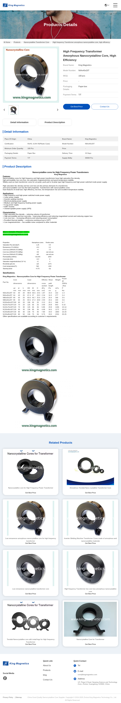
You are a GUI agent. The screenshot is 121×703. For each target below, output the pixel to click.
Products (17, 42)
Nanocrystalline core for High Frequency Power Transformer (30, 488)
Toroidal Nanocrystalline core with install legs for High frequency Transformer (30, 640)
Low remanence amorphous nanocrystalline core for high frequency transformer (30, 539)
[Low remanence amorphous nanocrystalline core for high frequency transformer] (30, 518)
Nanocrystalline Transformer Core (36, 42)
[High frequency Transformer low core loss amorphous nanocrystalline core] (90, 568)
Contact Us (47, 680)
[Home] (16, 666)
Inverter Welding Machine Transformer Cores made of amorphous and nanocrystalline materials (90, 539)
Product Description (55, 122)
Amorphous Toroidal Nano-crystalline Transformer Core (90, 488)
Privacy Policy (8, 697)
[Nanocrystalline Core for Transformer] (90, 619)
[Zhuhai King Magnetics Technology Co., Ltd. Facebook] (5, 678)
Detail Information (19, 122)
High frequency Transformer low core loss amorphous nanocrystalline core (90, 590)
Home (8, 42)
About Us (47, 665)
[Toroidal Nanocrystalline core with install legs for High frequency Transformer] (30, 619)
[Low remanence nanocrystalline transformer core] (30, 568)
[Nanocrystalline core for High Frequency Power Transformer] (30, 467)
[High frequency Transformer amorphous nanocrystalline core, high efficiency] (31, 74)
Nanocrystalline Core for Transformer (90, 639)
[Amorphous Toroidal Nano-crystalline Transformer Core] (90, 467)
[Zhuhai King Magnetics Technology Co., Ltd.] (13, 5)
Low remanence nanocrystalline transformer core (30, 589)
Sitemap (19, 697)
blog (45, 675)
